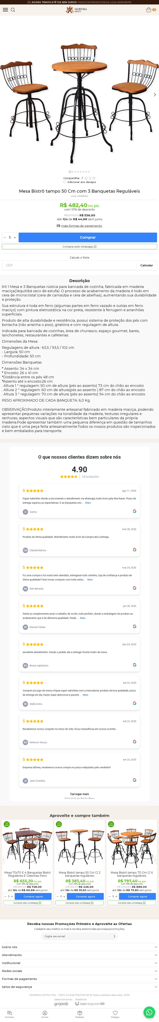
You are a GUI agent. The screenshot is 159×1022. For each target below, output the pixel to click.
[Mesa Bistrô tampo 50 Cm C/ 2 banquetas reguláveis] (79, 863)
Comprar (88, 237)
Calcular (146, 265)
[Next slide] (154, 94)
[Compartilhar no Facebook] (82, 178)
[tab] (70, 172)
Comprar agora (33, 896)
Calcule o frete (79, 257)
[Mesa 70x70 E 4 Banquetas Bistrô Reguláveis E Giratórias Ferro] (27, 863)
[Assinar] (114, 936)
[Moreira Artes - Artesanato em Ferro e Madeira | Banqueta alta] (76, 9)
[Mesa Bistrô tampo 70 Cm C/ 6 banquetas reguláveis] (131, 863)
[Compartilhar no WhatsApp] (86, 178)
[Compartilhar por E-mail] (93, 178)
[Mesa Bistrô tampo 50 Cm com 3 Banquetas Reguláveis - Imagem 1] (79, 94)
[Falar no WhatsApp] (149, 1012)
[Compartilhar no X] (90, 178)
